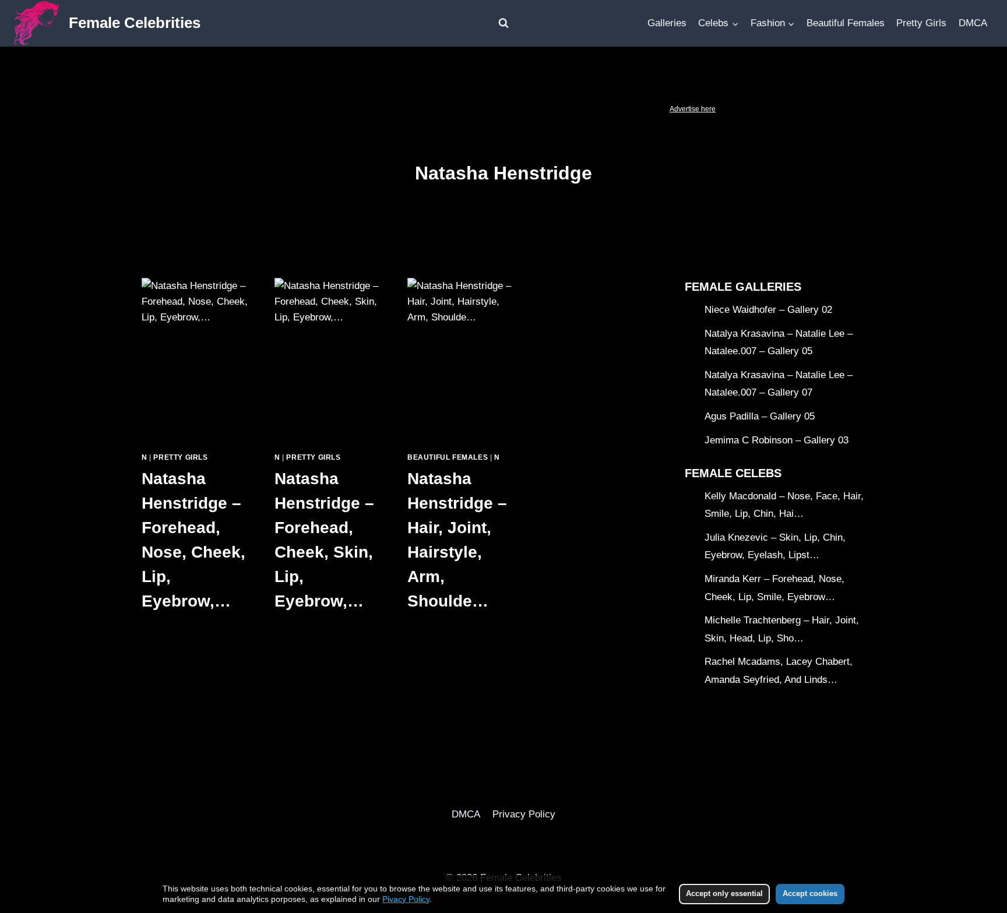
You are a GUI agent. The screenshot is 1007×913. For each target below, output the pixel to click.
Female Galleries (743, 286)
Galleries (666, 23)
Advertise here (693, 109)
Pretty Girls (921, 23)
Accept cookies (810, 893)
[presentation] (196, 360)
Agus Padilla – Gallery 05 (760, 416)
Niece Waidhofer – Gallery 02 (768, 309)
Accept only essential (724, 893)
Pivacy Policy (405, 899)
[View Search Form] (503, 23)
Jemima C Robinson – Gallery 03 (776, 440)
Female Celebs (733, 473)
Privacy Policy (523, 814)
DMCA (973, 23)
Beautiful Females (846, 23)
